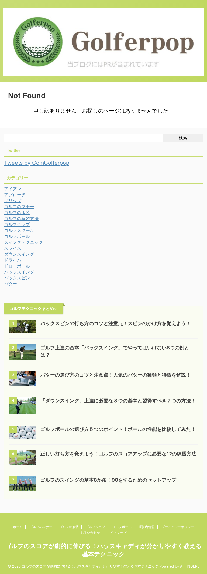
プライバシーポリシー (178, 527)
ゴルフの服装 (69, 527)
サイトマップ (116, 533)
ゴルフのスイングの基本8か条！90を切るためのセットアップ (108, 480)
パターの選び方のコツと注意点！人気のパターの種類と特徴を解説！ (115, 375)
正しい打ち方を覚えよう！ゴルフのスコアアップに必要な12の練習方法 (118, 454)
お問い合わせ (90, 533)
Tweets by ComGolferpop (36, 163)
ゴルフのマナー (41, 527)
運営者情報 (147, 527)
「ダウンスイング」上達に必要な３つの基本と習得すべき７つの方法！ (118, 400)
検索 (183, 137)
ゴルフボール (122, 527)
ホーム (18, 527)
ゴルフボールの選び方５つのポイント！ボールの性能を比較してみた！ (118, 429)
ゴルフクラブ (95, 527)
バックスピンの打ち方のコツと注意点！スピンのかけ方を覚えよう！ (115, 323)
